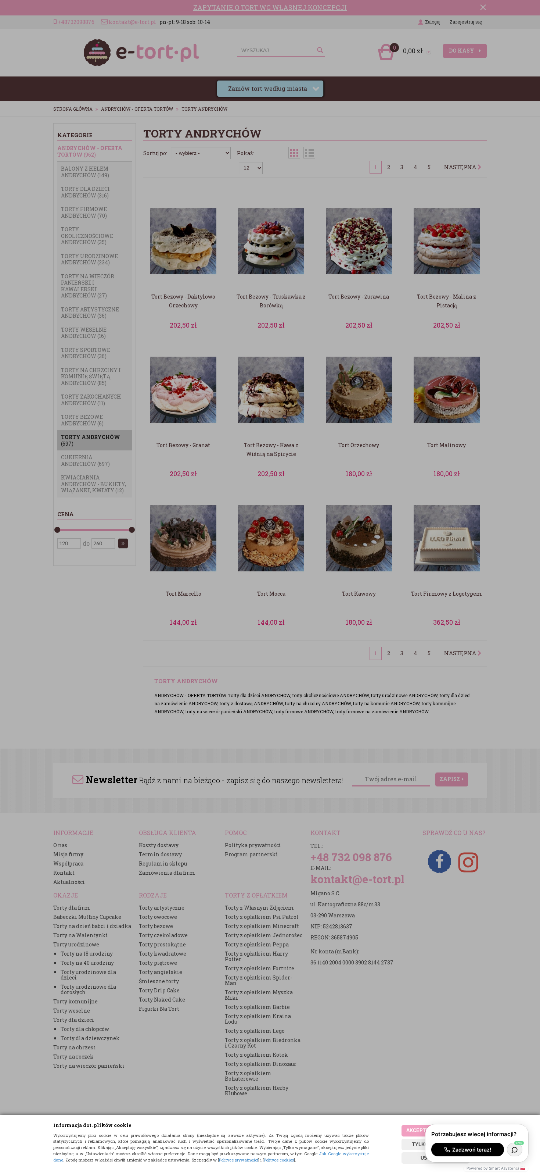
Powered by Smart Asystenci (496, 1168)
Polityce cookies (279, 1160)
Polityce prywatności (238, 1160)
